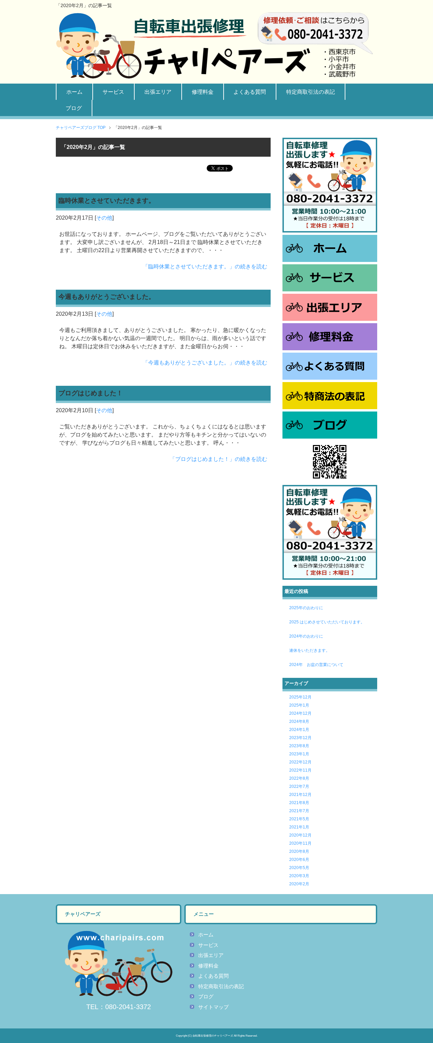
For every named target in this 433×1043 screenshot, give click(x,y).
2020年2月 (299, 884)
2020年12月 (300, 835)
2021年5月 (299, 819)
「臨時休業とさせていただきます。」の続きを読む (205, 266)
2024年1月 (299, 729)
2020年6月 (299, 859)
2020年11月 (300, 843)
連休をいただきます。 (309, 650)
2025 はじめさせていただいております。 (327, 622)
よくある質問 (249, 92)
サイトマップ (213, 1007)
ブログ (74, 108)
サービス (113, 92)
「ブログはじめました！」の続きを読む (218, 459)
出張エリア (158, 92)
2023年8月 (299, 746)
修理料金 (202, 92)
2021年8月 (299, 802)
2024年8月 (299, 721)
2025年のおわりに (306, 607)
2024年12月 (300, 713)
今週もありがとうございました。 (107, 296)
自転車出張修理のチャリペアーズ (212, 1035)
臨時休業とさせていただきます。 (107, 200)
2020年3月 (299, 875)
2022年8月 (299, 778)
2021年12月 (300, 794)
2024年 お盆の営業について (316, 664)
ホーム (74, 92)
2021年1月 (299, 827)
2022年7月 (299, 786)
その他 (104, 218)
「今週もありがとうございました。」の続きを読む (205, 362)
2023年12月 (300, 737)
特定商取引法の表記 (310, 92)
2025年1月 (299, 705)
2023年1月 (299, 754)
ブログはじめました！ (91, 393)
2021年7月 (299, 810)
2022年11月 (300, 770)
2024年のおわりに (306, 636)
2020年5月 (299, 867)
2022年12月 (300, 762)
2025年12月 (300, 697)
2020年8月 (299, 851)
